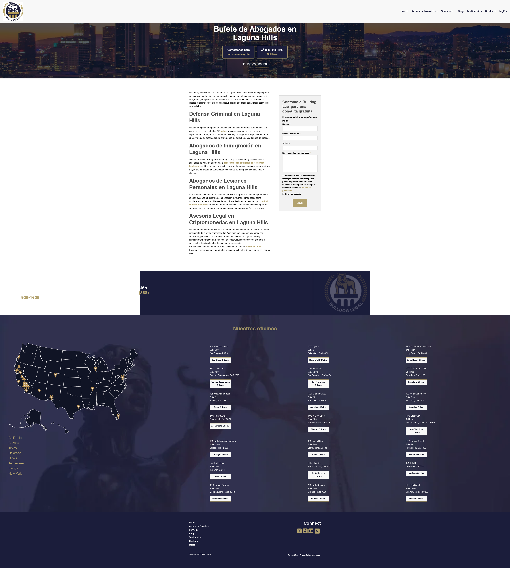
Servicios (446, 11)
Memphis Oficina (220, 499)
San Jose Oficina (318, 407)
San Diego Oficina (220, 360)
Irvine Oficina (220, 477)
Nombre (286, 124)
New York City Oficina (416, 431)
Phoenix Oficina (318, 429)
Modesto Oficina (416, 473)
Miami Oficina (318, 455)
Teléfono (287, 143)
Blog (461, 11)
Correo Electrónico (291, 134)
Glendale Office (416, 407)
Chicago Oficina (220, 455)
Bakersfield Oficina (318, 360)
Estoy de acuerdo (293, 194)
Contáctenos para (238, 52)
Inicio (404, 11)
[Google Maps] (317, 531)
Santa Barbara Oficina (318, 474)
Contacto (490, 11)
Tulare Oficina (220, 407)
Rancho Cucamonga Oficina (220, 383)
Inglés (503, 11)
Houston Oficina (416, 455)
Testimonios (474, 11)
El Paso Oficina (318, 499)
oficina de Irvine (253, 247)
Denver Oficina (416, 499)
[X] (299, 531)
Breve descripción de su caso (296, 153)
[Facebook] (305, 531)
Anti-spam (316, 555)
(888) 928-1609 (274, 52)
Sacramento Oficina (220, 426)
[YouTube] (311, 531)
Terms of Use (293, 555)
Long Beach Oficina (416, 360)
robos (224, 131)
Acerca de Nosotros (423, 11)
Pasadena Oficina (416, 382)
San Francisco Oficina (318, 383)
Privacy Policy (305, 555)
